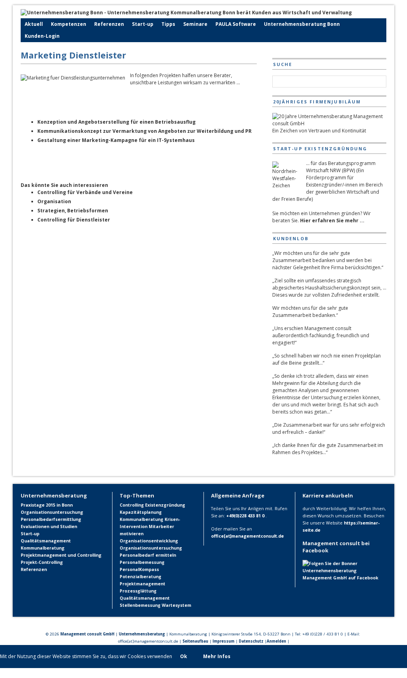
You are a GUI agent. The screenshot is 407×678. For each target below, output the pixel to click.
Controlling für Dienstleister (73, 219)
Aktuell (34, 24)
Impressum (224, 641)
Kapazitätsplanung (141, 512)
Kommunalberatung (42, 548)
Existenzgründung (165, 505)
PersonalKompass (139, 569)
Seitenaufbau (195, 641)
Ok (183, 656)
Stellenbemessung (140, 605)
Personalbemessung (142, 562)
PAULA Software (235, 24)
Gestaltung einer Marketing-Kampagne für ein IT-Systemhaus (116, 140)
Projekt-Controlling (42, 562)
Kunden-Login (42, 36)
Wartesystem (176, 605)
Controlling (132, 505)
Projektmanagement (142, 584)
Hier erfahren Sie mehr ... (332, 220)
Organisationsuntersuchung (52, 512)
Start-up (142, 24)
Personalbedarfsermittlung (51, 519)
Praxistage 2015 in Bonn (47, 505)
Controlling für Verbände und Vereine (85, 192)
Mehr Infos (217, 656)
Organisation (54, 201)
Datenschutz (251, 641)
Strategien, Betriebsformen (72, 210)
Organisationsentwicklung (149, 541)
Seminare (195, 24)
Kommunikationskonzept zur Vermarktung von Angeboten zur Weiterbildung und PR (144, 131)
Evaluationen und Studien (49, 526)
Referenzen (109, 24)
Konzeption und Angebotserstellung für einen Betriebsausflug (116, 122)
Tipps (168, 24)
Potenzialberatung (140, 576)
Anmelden (276, 641)
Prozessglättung (138, 591)
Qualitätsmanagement (46, 541)
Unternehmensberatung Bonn (302, 24)
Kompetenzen (68, 24)
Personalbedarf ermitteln (148, 555)
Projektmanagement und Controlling (61, 555)
